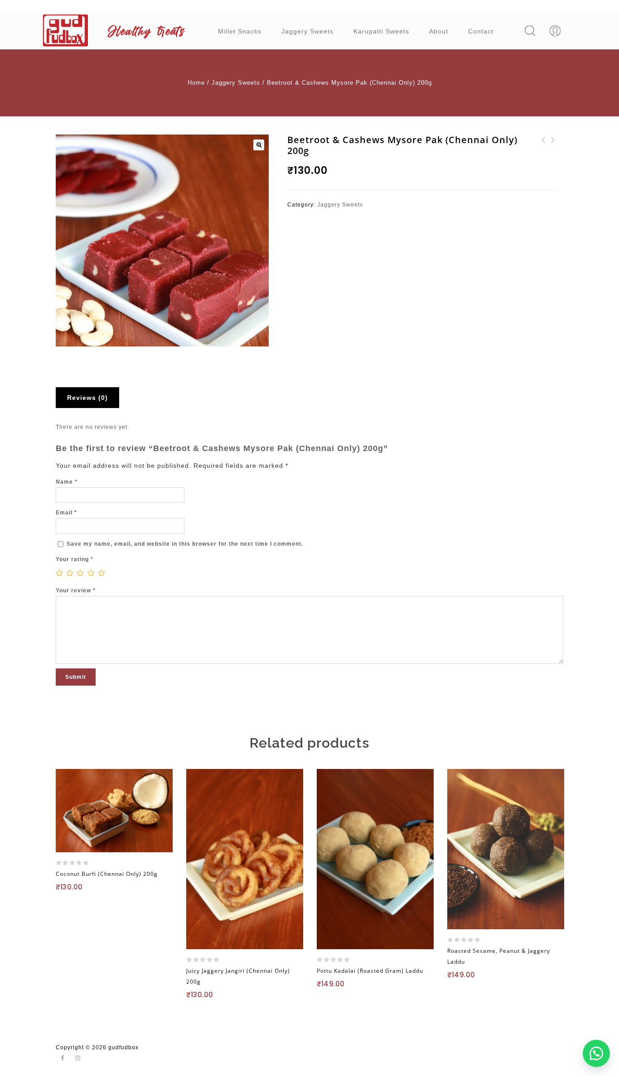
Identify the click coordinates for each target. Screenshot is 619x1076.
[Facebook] (62, 1058)
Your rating (74, 559)
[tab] (91, 397)
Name (66, 482)
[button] (596, 1053)
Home (196, 82)
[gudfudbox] (117, 30)
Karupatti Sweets (381, 31)
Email (66, 512)
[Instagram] (78, 1058)
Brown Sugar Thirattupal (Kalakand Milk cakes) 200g (553, 156)
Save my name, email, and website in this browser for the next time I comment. (185, 544)
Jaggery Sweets (307, 31)
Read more (84, 904)
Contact (480, 31)
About (438, 31)
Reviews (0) (87, 397)
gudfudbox (123, 1047)
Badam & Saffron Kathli (543, 145)
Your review (76, 590)
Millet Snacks (239, 31)
